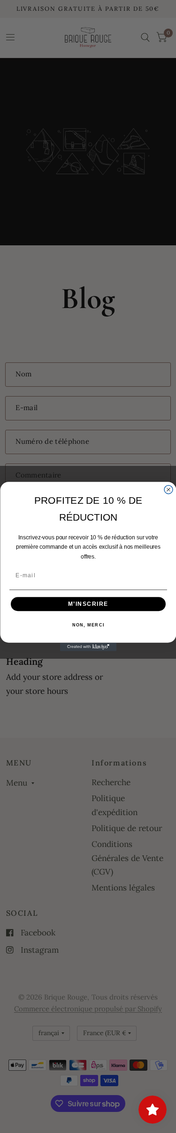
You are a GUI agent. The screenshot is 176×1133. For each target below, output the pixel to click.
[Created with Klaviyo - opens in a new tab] (88, 647)
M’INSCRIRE (88, 604)
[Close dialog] (168, 490)
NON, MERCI (88, 625)
